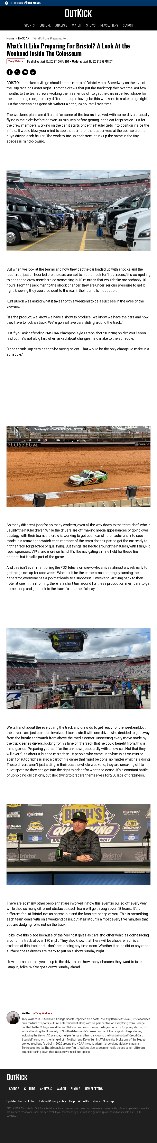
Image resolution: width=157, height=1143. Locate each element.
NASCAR (23, 38)
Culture (44, 25)
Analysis (61, 25)
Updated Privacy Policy (52, 1101)
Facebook (10, 72)
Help (72, 1101)
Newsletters (109, 25)
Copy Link (33, 72)
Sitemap (108, 1101)
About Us (84, 1101)
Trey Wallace (16, 61)
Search (128, 25)
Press (96, 1101)
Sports (29, 25)
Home (10, 38)
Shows (90, 25)
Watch (76, 25)
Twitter (17, 72)
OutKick (78, 13)
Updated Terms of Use (21, 1101)
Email (25, 72)
